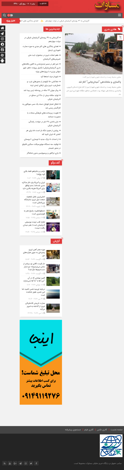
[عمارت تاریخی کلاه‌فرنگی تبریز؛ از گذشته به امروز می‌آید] (40, 308)
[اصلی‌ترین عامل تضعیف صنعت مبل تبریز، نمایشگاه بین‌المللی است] (40, 202)
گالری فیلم (88, 430)
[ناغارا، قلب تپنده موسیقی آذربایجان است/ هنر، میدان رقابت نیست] (40, 226)
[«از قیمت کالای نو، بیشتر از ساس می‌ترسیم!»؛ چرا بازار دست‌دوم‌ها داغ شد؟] (40, 269)
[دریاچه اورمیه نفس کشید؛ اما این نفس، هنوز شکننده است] (40, 294)
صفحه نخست (116, 430)
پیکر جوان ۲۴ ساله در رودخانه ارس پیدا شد (41, 90)
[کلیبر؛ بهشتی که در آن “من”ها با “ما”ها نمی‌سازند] (40, 281)
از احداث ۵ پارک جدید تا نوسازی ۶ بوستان (41, 139)
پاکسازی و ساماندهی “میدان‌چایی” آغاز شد (100, 82)
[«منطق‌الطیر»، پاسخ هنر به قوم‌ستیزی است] (40, 214)
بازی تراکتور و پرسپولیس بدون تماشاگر (43, 153)
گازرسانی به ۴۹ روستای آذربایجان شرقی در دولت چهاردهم (75, 21)
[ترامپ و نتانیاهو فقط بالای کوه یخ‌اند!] (40, 174)
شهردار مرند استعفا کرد (50, 76)
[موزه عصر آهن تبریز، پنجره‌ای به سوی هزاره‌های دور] (40, 255)
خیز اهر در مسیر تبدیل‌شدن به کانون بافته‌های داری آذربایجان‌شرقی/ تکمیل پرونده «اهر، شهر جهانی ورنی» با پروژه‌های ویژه (41, 67)
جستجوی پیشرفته (73, 430)
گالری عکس (102, 430)
